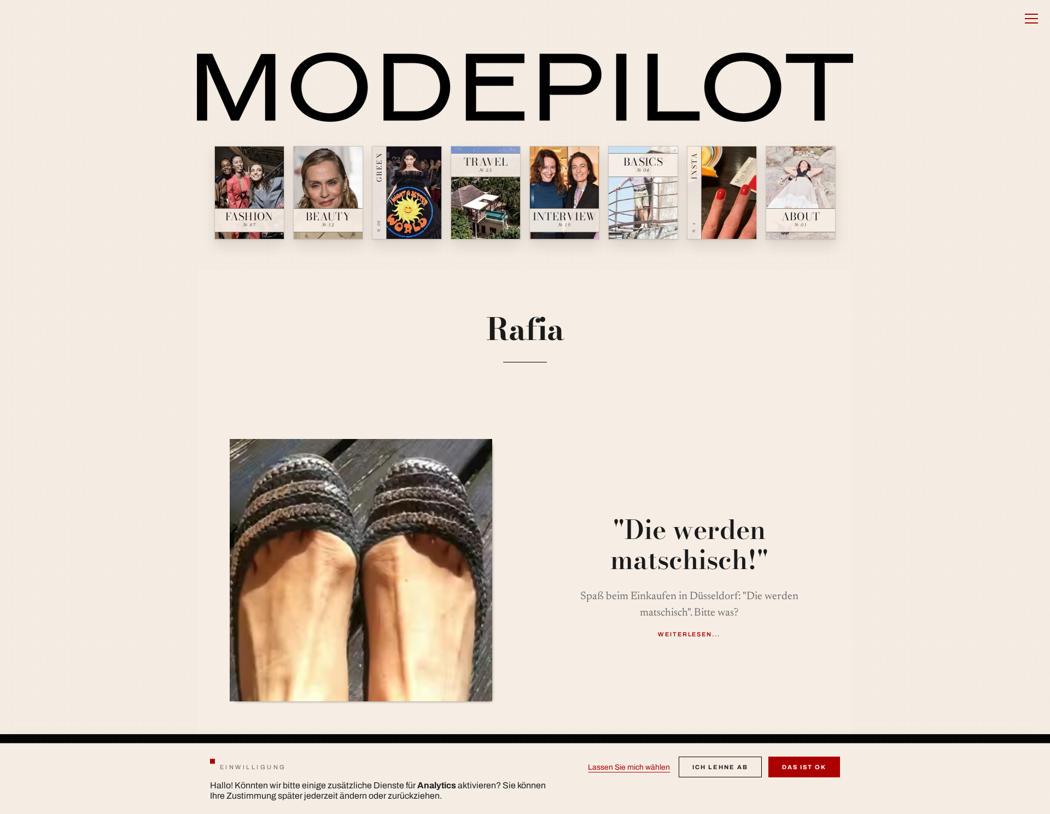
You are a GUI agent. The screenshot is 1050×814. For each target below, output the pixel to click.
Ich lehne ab (720, 767)
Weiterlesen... (689, 634)
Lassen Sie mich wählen (629, 767)
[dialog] (525, 778)
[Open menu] (1031, 18)
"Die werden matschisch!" (689, 544)
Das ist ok (804, 767)
